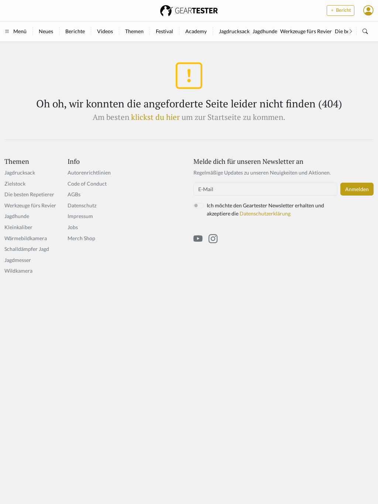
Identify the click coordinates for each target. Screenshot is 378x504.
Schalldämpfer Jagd (26, 249)
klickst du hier (155, 117)
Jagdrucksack (234, 31)
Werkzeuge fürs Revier (306, 31)
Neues (46, 31)
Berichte (75, 31)
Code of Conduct (87, 183)
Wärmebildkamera (25, 238)
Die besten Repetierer (29, 194)
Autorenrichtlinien (89, 172)
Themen (134, 31)
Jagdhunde (264, 31)
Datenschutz (82, 205)
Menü (20, 31)
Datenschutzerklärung (265, 213)
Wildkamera (18, 270)
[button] (368, 10)
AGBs (74, 194)
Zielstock (14, 183)
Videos (105, 31)
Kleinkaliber (18, 227)
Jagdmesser (17, 260)
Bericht (343, 10)
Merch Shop (81, 238)
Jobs (73, 227)
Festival (164, 31)
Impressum (80, 216)
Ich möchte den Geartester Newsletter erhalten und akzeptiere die (265, 209)
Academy (196, 31)
